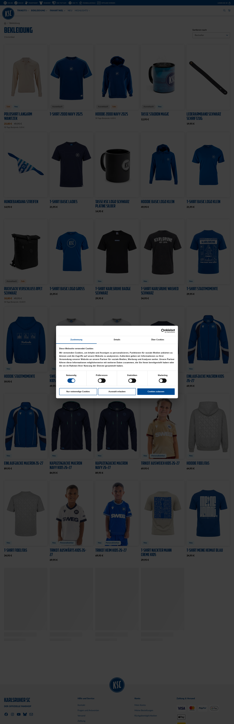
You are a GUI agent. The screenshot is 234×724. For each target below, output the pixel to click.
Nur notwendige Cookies (78, 391)
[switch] (102, 381)
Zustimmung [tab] (76, 339)
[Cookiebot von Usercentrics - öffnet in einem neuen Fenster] (163, 331)
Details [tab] (117, 339)
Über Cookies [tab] (157, 339)
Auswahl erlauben (117, 391)
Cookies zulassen (156, 391)
